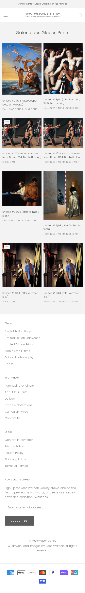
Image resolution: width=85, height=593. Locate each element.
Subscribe (19, 520)
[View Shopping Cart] (79, 15)
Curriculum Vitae (16, 412)
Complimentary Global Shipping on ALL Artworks (42, 3)
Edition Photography (19, 357)
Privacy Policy (14, 446)
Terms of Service (16, 466)
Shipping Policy (15, 459)
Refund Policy (14, 453)
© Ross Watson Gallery (42, 540)
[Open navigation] (6, 15)
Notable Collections (18, 405)
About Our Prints (16, 392)
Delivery (10, 399)
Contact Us (13, 418)
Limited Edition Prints (19, 344)
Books (9, 364)
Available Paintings (18, 331)
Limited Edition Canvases (22, 338)
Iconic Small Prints (17, 351)
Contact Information (19, 440)
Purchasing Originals (19, 386)
